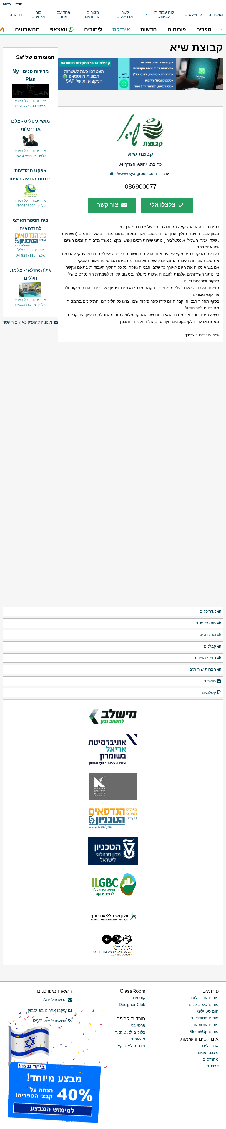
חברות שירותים (202, 669)
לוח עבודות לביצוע (164, 14)
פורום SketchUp (204, 1031)
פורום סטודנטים (204, 1018)
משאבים (137, 1039)
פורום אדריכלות (205, 997)
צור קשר (108, 205)
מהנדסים (207, 634)
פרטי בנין (137, 1025)
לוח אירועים (38, 14)
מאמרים (215, 14)
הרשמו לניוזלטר (53, 999)
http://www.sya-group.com (133, 173)
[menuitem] (212, 14)
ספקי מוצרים (204, 657)
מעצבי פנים (205, 623)
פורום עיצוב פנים (204, 1004)
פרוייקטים (193, 14)
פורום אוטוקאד (205, 1024)
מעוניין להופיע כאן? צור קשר (27, 322)
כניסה (7, 4)
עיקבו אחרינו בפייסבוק (47, 1010)
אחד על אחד (63, 14)
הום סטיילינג (208, 1011)
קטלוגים (209, 692)
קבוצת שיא (140, 154)
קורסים (139, 997)
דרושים (15, 14)
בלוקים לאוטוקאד (130, 1032)
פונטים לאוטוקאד (130, 1045)
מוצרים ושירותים (93, 14)
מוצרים (209, 681)
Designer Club (132, 1004)
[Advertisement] (30, 514)
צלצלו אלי (163, 205)
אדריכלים (208, 611)
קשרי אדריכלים (125, 14)
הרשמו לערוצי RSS (50, 1021)
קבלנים (210, 646)
